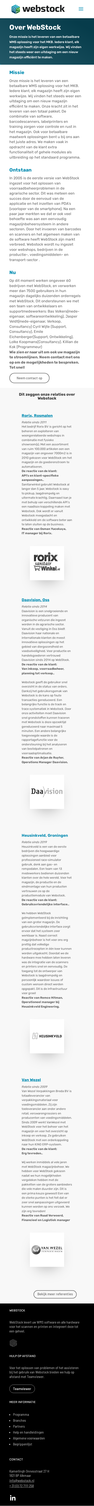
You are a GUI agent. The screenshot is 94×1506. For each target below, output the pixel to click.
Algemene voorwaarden (29, 1438)
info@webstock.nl (21, 1480)
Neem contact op (29, 378)
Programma (21, 1414)
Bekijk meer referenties (55, 1294)
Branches (19, 1420)
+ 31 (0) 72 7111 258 (21, 1485)
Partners (19, 1426)
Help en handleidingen (28, 1432)
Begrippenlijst (22, 1444)
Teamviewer (22, 1389)
